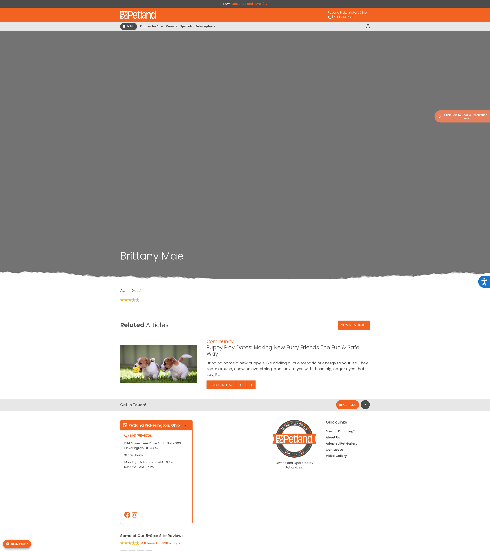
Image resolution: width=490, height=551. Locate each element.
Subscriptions (205, 26)
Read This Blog (221, 385)
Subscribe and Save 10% (249, 4)
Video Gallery (336, 456)
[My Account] (368, 26)
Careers (171, 26)
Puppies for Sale (151, 26)
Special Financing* (340, 431)
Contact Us (335, 449)
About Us (333, 437)
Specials (186, 26)
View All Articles (354, 325)
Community (220, 341)
